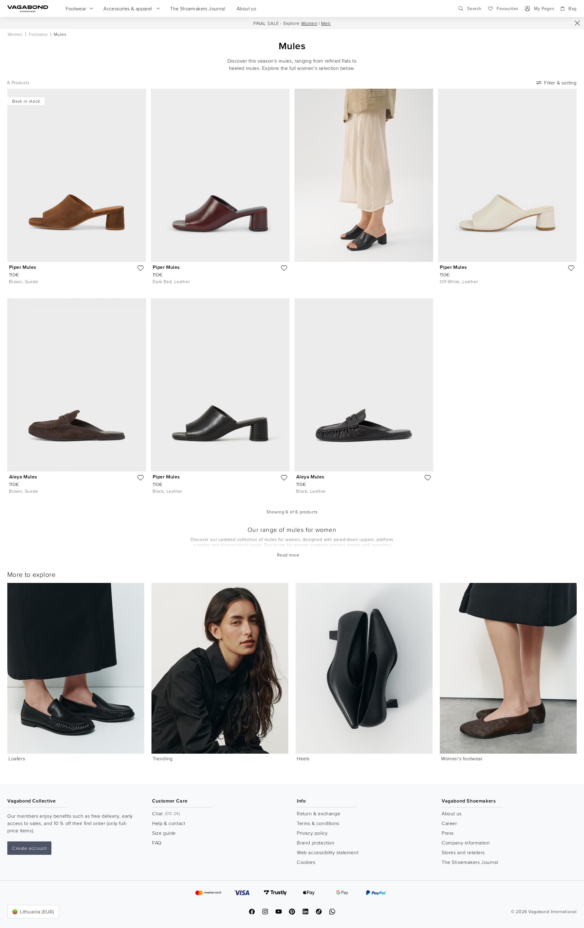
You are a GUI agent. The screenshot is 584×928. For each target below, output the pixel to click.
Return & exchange (318, 813)
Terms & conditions (318, 823)
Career (449, 823)
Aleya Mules (23, 476)
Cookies (306, 862)
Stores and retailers (463, 852)
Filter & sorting (560, 82)
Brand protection (316, 842)
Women (309, 23)
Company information (466, 842)
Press (448, 833)
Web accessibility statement (327, 852)
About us (452, 813)
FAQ (157, 842)
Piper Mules (22, 267)
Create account (29, 848)
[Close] (577, 23)
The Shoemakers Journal (470, 862)
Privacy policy (312, 833)
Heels (303, 758)
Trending (163, 758)
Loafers (17, 758)
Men (326, 23)
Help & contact (168, 823)
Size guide (164, 833)
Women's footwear (462, 758)
